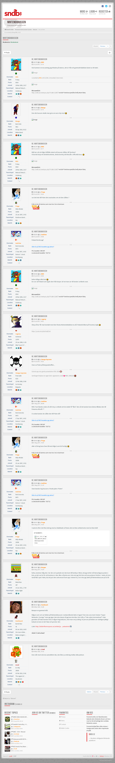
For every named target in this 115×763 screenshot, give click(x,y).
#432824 (35, 274)
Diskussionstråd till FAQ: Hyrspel (22, 739)
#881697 (35, 605)
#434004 (35, 483)
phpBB (10, 756)
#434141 (35, 522)
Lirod (43, 649)
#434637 (35, 567)
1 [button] (107, 46)
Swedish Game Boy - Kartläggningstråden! (25, 724)
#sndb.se (19, 704)
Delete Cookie (64, 728)
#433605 (35, 401)
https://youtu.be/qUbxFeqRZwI (41, 331)
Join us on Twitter (43, 712)
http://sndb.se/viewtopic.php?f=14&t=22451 (45, 93)
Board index (10, 29)
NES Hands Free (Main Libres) (21, 747)
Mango (43, 108)
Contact (63, 724)
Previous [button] (102, 46)
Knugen (43, 567)
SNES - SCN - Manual (19, 732)
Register (103, 11)
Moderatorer (14, 42)
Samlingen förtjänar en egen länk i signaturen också (53, 376)
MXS (42, 62)
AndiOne (44, 234)
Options (89, 692)
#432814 (35, 234)
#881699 (35, 649)
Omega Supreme (46, 359)
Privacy (63, 717)
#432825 (35, 319)
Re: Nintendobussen (39, 59)
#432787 (35, 147)
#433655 (35, 440)
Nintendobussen (10, 38)
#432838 (35, 359)
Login (92, 11)
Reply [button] (8, 52)
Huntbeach (44, 605)
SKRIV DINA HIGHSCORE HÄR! (22, 717)
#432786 (35, 108)
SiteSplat (102, 756)
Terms (62, 721)
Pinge (43, 192)
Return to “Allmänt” (10, 698)
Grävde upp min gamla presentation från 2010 (46, 371)
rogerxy (43, 319)
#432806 (35, 192)
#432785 (35, 62)
